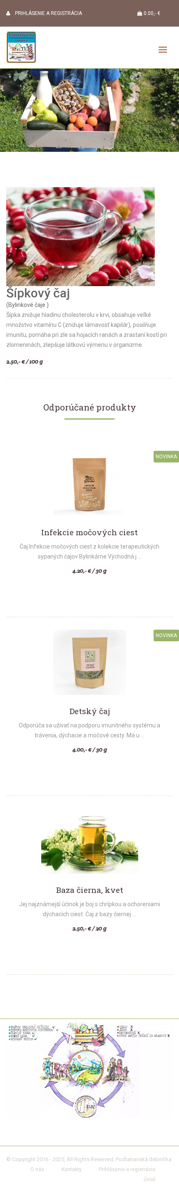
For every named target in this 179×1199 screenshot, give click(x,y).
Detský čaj (90, 711)
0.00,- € (151, 13)
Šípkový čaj (38, 293)
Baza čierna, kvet (89, 890)
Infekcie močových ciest (89, 532)
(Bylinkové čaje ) (27, 305)
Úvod (149, 1179)
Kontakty (72, 1169)
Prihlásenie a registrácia (127, 1169)
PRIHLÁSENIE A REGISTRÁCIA (46, 13)
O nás (37, 1169)
